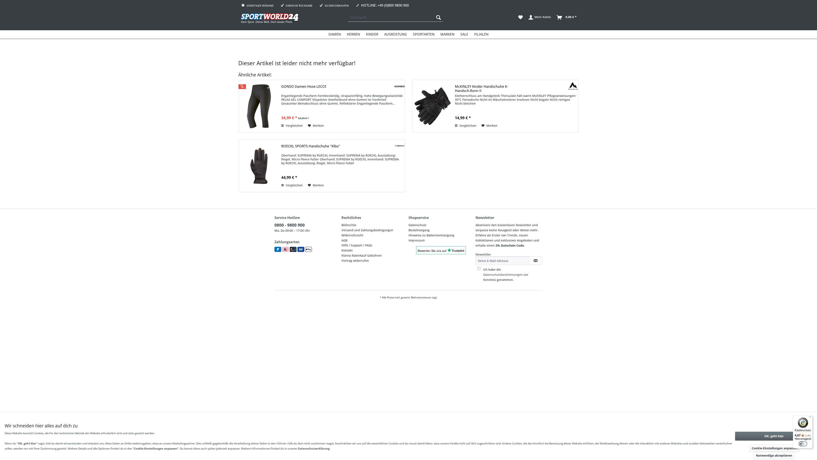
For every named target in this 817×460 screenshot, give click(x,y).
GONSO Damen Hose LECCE (303, 86)
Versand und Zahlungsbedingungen (367, 230)
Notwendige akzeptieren (774, 455)
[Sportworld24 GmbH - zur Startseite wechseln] (269, 18)
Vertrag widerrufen (355, 261)
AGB (344, 240)
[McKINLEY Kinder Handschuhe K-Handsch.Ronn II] (432, 106)
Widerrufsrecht (352, 235)
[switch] (803, 443)
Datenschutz (417, 225)
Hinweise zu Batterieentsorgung (431, 235)
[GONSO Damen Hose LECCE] (259, 106)
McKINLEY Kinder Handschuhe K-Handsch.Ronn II (481, 88)
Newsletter (483, 254)
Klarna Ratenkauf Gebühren (361, 255)
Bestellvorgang (419, 230)
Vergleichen (294, 126)
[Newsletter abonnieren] (535, 260)
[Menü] (810, 417)
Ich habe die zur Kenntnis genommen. (505, 274)
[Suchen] (438, 17)
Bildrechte (348, 225)
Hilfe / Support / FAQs (356, 245)
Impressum (416, 240)
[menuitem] (395, 17)
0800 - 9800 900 (289, 225)
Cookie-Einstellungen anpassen (774, 448)
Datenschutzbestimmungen (503, 275)
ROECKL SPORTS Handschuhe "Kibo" (310, 146)
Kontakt (347, 250)
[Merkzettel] (520, 17)
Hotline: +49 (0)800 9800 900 (385, 5)
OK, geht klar (774, 436)
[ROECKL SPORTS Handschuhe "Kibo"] (259, 166)
